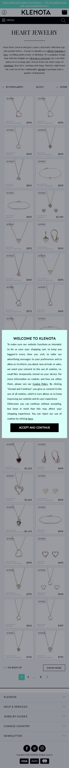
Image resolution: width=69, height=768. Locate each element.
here (30, 419)
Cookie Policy (40, 384)
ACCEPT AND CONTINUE (34, 427)
